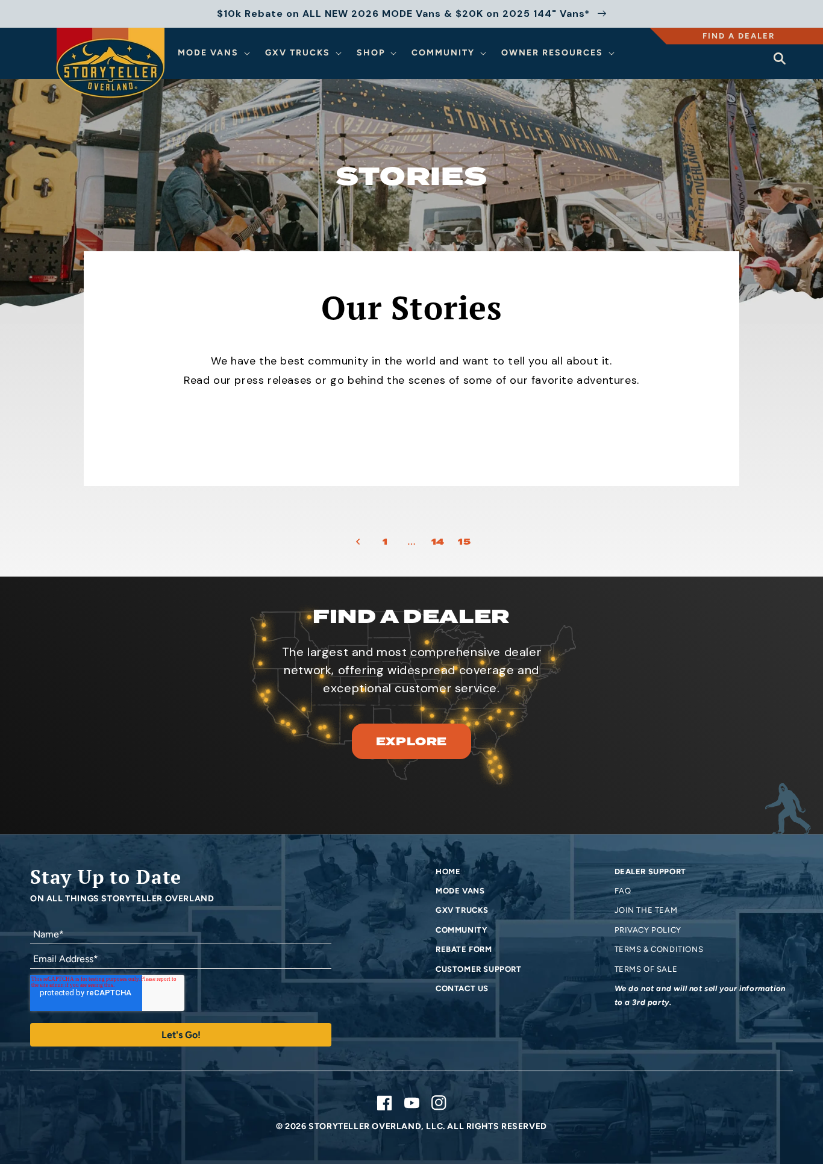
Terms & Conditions (659, 949)
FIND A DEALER (739, 35)
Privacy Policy (648, 929)
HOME (448, 871)
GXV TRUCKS (462, 910)
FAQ (623, 890)
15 (464, 541)
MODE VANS (460, 890)
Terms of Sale (646, 969)
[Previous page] (358, 541)
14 (438, 541)
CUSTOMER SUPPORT (479, 969)
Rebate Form (464, 949)
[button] (216, 53)
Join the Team (646, 910)
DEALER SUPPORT (650, 871)
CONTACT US (462, 988)
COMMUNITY (461, 929)
